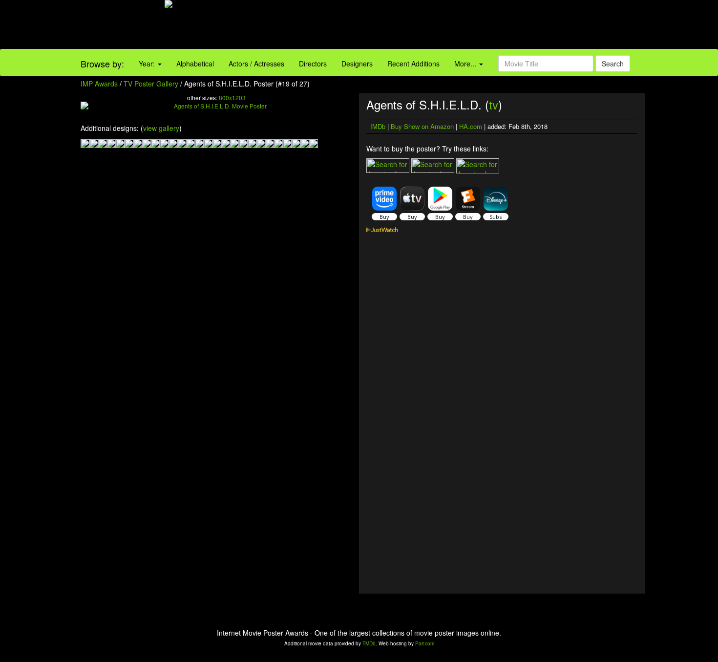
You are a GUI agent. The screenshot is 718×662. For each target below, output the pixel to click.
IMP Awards (99, 83)
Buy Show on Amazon (422, 126)
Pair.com (424, 643)
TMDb (369, 643)
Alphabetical (195, 63)
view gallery (161, 128)
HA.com (470, 126)
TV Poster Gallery (151, 83)
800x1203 (232, 97)
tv (493, 104)
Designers (357, 63)
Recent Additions (413, 63)
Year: (148, 63)
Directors (313, 63)
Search (613, 63)
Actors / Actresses (256, 63)
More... (466, 63)
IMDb (377, 126)
